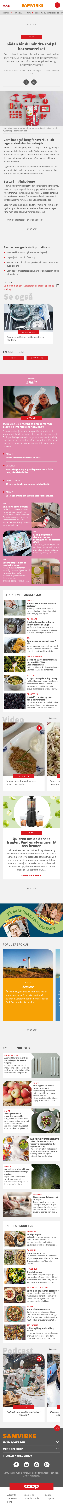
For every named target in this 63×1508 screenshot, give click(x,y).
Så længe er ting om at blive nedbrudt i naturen (29, 495)
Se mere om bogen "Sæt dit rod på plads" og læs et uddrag (29, 287)
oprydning (37, 358)
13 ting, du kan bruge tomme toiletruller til (28, 483)
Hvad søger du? (14, 1442)
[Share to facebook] (26, 82)
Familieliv (18, 12)
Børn (29, 12)
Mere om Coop (13, 1449)
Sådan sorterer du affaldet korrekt (23, 457)
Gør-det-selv (13, 480)
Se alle (52, 717)
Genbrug (11, 465)
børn (32, 37)
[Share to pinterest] (34, 82)
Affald (9, 453)
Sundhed (5, 12)
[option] (28, 324)
